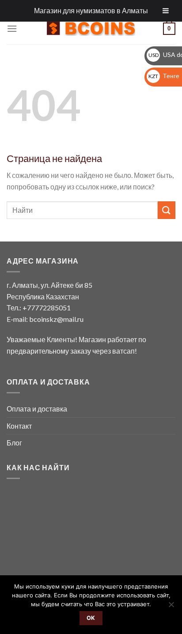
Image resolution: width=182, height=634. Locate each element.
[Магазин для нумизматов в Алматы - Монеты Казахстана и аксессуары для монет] (91, 28)
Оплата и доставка (37, 408)
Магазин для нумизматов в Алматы (91, 10)
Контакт (19, 426)
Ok (91, 618)
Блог (14, 442)
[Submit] (166, 210)
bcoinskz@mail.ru (56, 319)
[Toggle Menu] (166, 11)
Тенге (163, 75)
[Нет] (171, 607)
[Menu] (12, 28)
